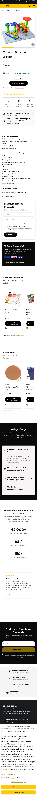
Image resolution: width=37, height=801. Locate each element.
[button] (18, 30)
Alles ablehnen (18, 792)
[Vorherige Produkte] (6, 311)
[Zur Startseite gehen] (7, 5)
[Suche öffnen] (34, 6)
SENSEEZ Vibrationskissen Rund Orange (12, 387)
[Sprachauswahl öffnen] (29, 6)
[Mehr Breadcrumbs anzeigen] (3, 10)
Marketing (18, 778)
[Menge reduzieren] (21, 79)
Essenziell (7, 778)
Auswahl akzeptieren (18, 798)
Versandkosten (19, 88)
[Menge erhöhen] (21, 77)
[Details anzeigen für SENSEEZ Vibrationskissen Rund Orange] (13, 373)
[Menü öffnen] (3, 6)
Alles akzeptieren (18, 787)
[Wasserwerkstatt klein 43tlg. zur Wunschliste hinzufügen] (19, 305)
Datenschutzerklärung (13, 228)
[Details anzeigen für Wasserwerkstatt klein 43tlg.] (13, 298)
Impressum (5, 769)
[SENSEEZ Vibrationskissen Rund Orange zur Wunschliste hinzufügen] (19, 380)
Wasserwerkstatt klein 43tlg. (12, 311)
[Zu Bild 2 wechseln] (18, 47)
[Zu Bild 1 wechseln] (7, 47)
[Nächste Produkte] (31, 311)
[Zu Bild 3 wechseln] (29, 47)
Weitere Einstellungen (18, 782)
